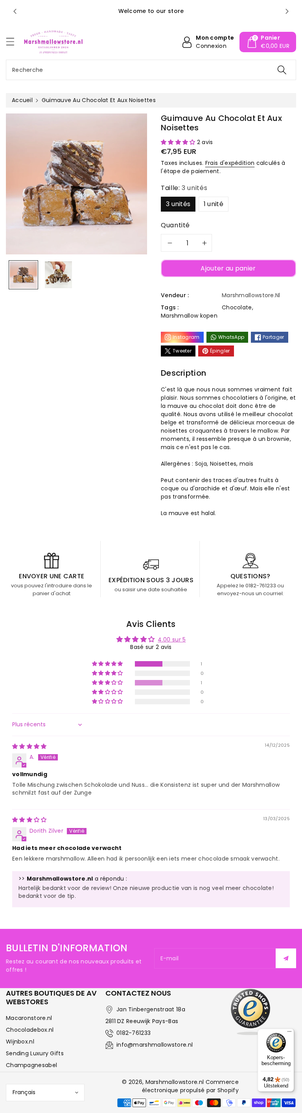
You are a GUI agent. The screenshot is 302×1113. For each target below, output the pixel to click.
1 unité (213, 203)
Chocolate (237, 307)
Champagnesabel (31, 1065)
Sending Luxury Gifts (35, 1053)
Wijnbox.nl (20, 1041)
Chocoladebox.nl (30, 1030)
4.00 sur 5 (172, 639)
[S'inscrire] (286, 958)
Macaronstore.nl (29, 1018)
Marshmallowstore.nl (174, 1082)
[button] (14, 41)
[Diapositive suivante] (287, 11)
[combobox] (151, 70)
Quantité (175, 225)
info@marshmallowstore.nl (154, 1045)
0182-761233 (133, 1033)
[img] (29, 746)
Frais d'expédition (229, 163)
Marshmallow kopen (189, 316)
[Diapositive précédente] (15, 11)
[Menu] (289, 1033)
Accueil (22, 100)
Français (24, 1092)
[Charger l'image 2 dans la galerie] (58, 275)
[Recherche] (282, 70)
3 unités (178, 203)
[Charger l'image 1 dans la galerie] (23, 275)
